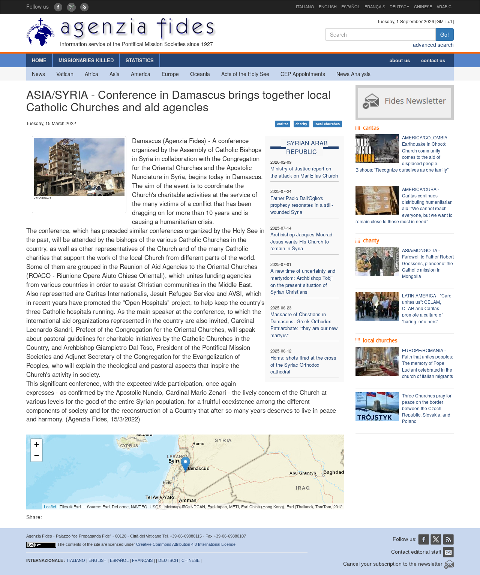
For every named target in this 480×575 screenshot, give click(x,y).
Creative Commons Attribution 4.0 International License (186, 544)
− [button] (36, 455)
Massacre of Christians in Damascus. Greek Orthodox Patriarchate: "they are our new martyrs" (304, 325)
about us (400, 60)
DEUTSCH (400, 6)
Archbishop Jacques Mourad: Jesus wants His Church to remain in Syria (302, 241)
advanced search (433, 44)
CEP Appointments (302, 74)
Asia (115, 74)
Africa (91, 74)
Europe (170, 74)
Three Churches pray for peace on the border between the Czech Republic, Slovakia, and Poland (427, 408)
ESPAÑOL (350, 6)
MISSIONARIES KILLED (86, 60)
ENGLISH (328, 6)
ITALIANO (305, 6)
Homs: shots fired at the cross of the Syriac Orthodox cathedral (303, 364)
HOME (39, 60)
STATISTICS (140, 60)
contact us (433, 60)
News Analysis (353, 74)
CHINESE (423, 6)
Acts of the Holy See (245, 74)
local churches (327, 123)
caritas (282, 123)
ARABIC (444, 6)
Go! (444, 34)
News (38, 74)
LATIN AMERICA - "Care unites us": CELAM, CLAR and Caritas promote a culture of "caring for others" (427, 308)
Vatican (65, 74)
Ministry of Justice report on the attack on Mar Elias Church (304, 172)
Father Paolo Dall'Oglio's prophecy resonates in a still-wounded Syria (301, 204)
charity (301, 123)
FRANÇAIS (374, 6)
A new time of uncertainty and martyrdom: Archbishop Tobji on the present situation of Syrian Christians (302, 281)
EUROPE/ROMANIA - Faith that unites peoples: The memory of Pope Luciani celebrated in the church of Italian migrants (427, 363)
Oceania (200, 74)
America (140, 74)
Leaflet (50, 506)
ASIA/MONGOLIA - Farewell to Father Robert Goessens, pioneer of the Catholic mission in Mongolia (428, 263)
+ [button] (36, 444)
